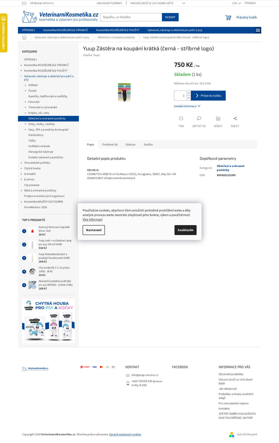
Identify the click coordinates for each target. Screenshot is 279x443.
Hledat (170, 17)
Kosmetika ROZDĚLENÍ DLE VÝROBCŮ (46, 65)
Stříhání (33, 85)
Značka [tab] (148, 145)
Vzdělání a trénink (39, 146)
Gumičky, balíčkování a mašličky (48, 96)
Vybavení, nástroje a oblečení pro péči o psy (49, 78)
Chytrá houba (32, 168)
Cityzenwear (32, 185)
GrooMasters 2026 (35, 207)
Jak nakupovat (228, 389)
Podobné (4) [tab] (110, 145)
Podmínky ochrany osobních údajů (236, 396)
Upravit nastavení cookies (125, 434)
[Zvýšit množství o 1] (189, 93)
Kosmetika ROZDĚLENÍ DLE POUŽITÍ (45, 71)
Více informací (92, 219)
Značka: (91, 55)
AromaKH (30, 174)
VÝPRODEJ (30, 60)
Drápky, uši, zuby (38, 113)
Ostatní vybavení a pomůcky (45, 157)
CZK (234, 3)
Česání (32, 91)
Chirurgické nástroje (40, 152)
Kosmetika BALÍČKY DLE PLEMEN (43, 202)
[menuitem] (28, 30)
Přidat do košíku (211, 95)
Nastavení (93, 230)
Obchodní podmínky (109, 3)
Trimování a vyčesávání (42, 107)
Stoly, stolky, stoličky (41, 124)
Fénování (33, 102)
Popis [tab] (90, 145)
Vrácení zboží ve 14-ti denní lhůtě (151, 3)
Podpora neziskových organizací (44, 196)
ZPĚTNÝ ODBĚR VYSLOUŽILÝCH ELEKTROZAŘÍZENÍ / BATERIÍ (237, 416)
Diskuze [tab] (130, 145)
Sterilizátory (36, 135)
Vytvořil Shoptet (247, 434)
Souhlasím (186, 230)
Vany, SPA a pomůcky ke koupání (48, 130)
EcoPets (29, 180)
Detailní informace (185, 106)
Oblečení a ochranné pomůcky (47, 118)
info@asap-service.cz (145, 375)
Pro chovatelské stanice (234, 403)
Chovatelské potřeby (37, 163)
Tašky (32, 141)
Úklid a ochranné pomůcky (40, 190)
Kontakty (224, 409)
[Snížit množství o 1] (189, 98)
